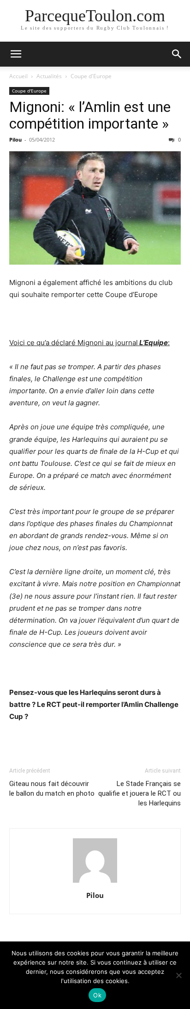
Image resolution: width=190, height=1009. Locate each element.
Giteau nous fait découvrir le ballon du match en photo (52, 789)
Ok (97, 995)
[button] (15, 54)
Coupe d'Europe (91, 76)
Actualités (49, 76)
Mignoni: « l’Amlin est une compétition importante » (90, 115)
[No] (178, 975)
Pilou (15, 139)
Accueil (18, 76)
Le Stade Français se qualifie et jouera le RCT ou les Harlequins (139, 793)
